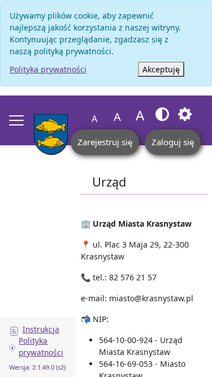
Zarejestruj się (104, 142)
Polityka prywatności (48, 69)
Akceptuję (161, 69)
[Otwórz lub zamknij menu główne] (16, 120)
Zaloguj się (173, 142)
